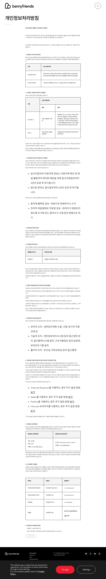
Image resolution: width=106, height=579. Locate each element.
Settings (86, 569)
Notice (30, 557)
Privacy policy (32, 553)
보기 (33, 392)
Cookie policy (32, 555)
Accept (65, 569)
